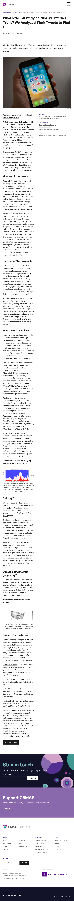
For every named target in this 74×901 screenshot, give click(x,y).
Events (57, 846)
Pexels (69, 108)
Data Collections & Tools (42, 849)
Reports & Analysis (17, 12)
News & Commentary (61, 840)
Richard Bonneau (61, 116)
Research (9, 12)
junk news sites (24, 273)
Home (4, 12)
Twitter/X (54, 135)
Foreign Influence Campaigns (47, 125)
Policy (57, 843)
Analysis (19, 33)
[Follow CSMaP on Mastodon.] (9, 895)
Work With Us (23, 846)
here (29, 736)
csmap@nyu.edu (17, 873)
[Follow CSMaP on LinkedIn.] (20, 895)
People (21, 843)
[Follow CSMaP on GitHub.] (17, 895)
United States (62, 135)
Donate (7, 808)
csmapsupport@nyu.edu (21, 875)
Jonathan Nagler (44, 118)
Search (24, 863)
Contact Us (22, 840)
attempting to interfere (20, 132)
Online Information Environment (49, 129)
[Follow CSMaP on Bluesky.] (12, 895)
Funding (5, 849)
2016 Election (43, 135)
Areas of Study (39, 846)
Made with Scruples (65, 896)
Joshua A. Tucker (54, 118)
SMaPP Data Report (17, 255)
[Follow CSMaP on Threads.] (6, 895)
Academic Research (40, 840)
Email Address (7, 774)
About (4, 840)
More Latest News (11, 742)
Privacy (56, 896)
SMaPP (6, 234)
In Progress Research (41, 852)
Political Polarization (45, 127)
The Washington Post (11, 117)
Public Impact (7, 843)
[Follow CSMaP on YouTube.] (15, 895)
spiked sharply (12, 301)
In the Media (58, 849)
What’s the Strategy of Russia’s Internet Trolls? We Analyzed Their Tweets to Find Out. (44, 12)
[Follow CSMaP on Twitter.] (4, 895)
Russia (49, 135)
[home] (12, 4)
